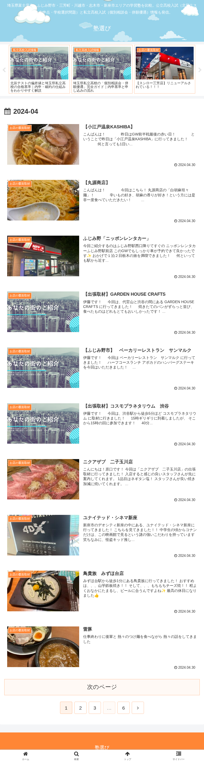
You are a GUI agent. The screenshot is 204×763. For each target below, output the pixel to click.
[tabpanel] (39, 69)
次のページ (102, 687)
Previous (4, 70)
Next (200, 70)
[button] (188, 552)
